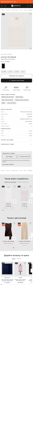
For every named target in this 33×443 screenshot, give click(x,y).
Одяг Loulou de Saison (7, 100)
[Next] (32, 195)
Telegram (10, 156)
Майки (3, 103)
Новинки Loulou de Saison (21, 100)
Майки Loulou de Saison (8, 97)
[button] (2, 210)
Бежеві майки (19, 97)
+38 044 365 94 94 (25, 156)
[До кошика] (14, 201)
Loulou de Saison (8, 57)
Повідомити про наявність (16, 76)
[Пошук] (5, 5)
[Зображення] (30, 48)
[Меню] (2, 6)
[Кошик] (30, 5)
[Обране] (27, 5)
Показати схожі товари (17, 80)
